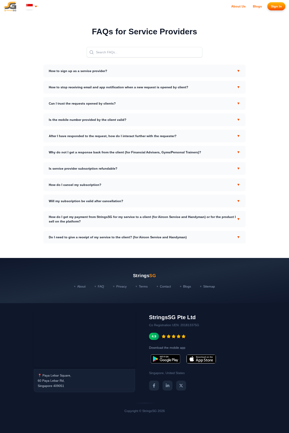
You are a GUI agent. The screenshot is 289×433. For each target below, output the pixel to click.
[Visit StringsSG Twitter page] (181, 386)
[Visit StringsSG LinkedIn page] (167, 386)
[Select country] (32, 6)
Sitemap (209, 286)
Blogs (187, 286)
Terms (143, 286)
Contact (165, 286)
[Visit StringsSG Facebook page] (154, 386)
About (81, 286)
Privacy (121, 286)
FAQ (101, 286)
